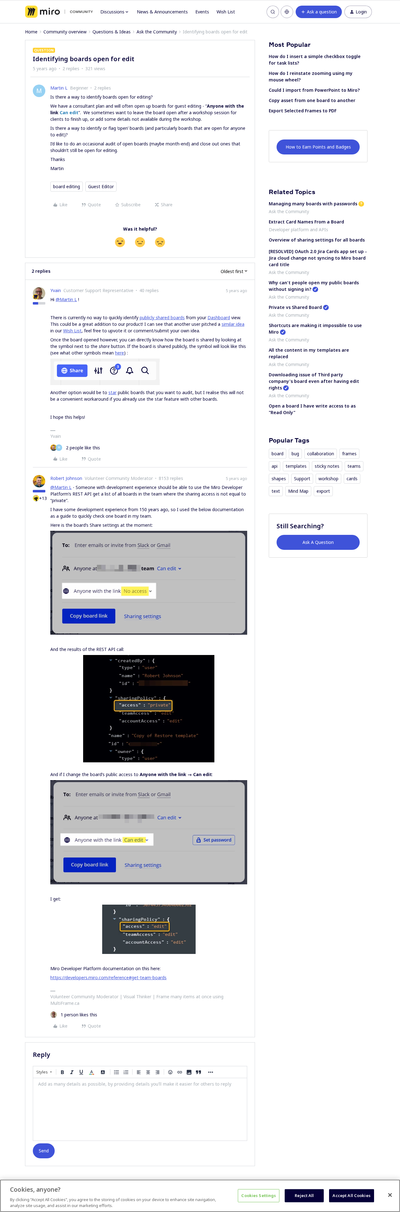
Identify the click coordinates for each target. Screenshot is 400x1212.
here (119, 353)
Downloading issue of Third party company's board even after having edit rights (314, 381)
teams (354, 466)
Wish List (226, 12)
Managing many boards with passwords (313, 204)
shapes (279, 478)
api (275, 466)
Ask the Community (157, 32)
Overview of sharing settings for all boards (317, 240)
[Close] (390, 1195)
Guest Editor (101, 186)
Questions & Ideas (111, 32)
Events (202, 12)
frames (349, 454)
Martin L (59, 88)
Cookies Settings (258, 1195)
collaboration (320, 454)
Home (31, 32)
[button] (319, 12)
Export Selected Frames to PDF (303, 111)
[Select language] (287, 12)
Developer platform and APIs (298, 229)
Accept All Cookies (351, 1195)
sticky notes (327, 466)
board (277, 454)
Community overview (65, 32)
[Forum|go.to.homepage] (59, 12)
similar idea (233, 324)
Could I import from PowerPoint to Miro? (314, 90)
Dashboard (219, 317)
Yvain (55, 290)
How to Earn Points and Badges (318, 147)
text (276, 491)
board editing (66, 186)
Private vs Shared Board (295, 307)
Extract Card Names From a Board (306, 222)
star (112, 392)
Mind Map (298, 491)
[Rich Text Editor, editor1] (140, 1109)
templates (296, 466)
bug (295, 454)
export (323, 491)
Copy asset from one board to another (312, 100)
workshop (328, 478)
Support (302, 478)
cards (352, 478)
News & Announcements (162, 12)
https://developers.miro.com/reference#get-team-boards (108, 977)
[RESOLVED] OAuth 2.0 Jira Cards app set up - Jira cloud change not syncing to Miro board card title (318, 257)
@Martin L (66, 299)
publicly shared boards (162, 317)
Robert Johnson (66, 478)
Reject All (304, 1195)
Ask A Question (318, 542)
